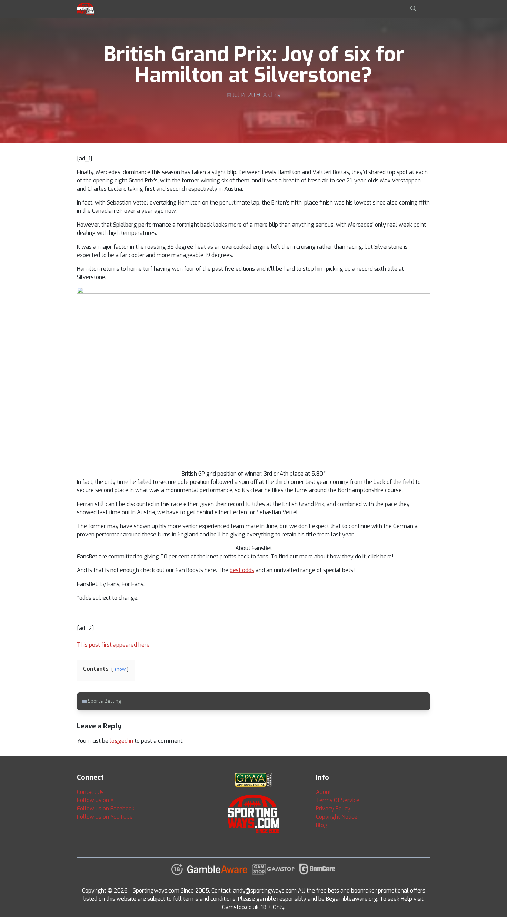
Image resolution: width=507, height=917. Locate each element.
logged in (121, 741)
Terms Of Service (337, 800)
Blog (321, 825)
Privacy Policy (333, 808)
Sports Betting (104, 701)
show (120, 669)
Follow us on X (95, 800)
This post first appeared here (113, 644)
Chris (274, 95)
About (323, 792)
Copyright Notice (336, 816)
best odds (242, 570)
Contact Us (90, 792)
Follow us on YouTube (105, 816)
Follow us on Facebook (106, 808)
